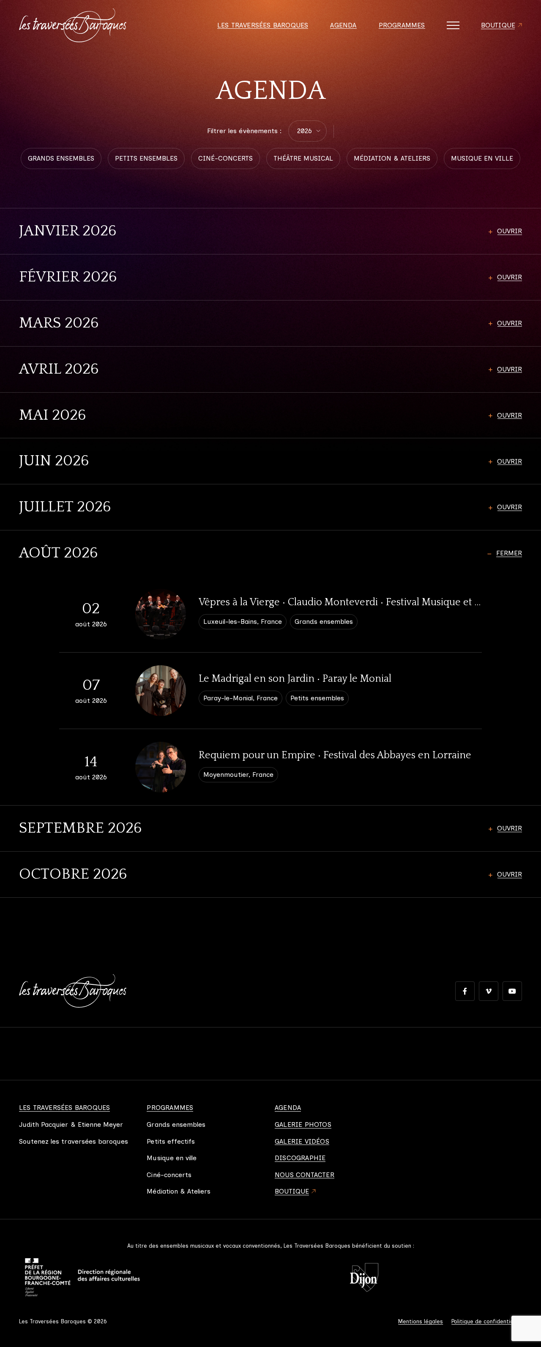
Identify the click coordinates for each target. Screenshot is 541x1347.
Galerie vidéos (302, 1141)
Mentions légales (420, 1321)
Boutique (498, 25)
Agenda (343, 25)
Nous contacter (304, 1175)
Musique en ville (172, 1158)
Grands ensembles (176, 1124)
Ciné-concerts (169, 1175)
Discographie (300, 1158)
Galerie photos (303, 1124)
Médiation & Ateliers (178, 1191)
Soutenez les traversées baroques (73, 1141)
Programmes (402, 25)
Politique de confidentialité (486, 1321)
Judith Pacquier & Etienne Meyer (71, 1124)
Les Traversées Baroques (263, 25)
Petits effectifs (171, 1141)
